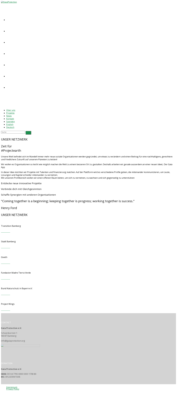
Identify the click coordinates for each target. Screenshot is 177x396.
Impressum (11, 387)
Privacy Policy (12, 389)
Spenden (10, 121)
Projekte (10, 113)
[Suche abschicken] (28, 133)
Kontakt (10, 118)
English (9, 124)
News (9, 115)
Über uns (10, 110)
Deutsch (10, 127)
